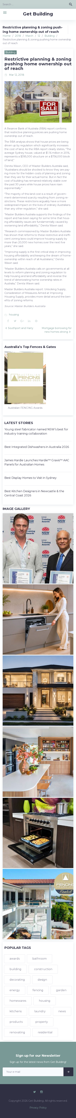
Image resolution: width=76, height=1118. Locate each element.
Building (50, 35)
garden (61, 990)
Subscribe (68, 1071)
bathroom (39, 958)
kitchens (16, 1011)
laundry (40, 1011)
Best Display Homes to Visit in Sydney (30, 478)
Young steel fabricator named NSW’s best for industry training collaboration (36, 431)
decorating (17, 979)
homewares (18, 1000)
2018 (18, 35)
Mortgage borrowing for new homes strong (57, 330)
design (42, 979)
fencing (38, 990)
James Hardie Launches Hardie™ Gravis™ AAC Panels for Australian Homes (36, 462)
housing (14, 314)
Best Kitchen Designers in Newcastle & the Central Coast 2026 (34, 493)
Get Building (38, 14)
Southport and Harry (20, 328)
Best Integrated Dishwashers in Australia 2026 (36, 447)
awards (15, 958)
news (62, 1011)
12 (39, 35)
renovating (17, 1032)
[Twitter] (34, 1092)
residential (45, 1032)
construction (43, 969)
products (16, 1022)
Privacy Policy (38, 1107)
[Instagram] (41, 1092)
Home (7, 35)
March (29, 35)
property (41, 1022)
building (15, 969)
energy (15, 990)
